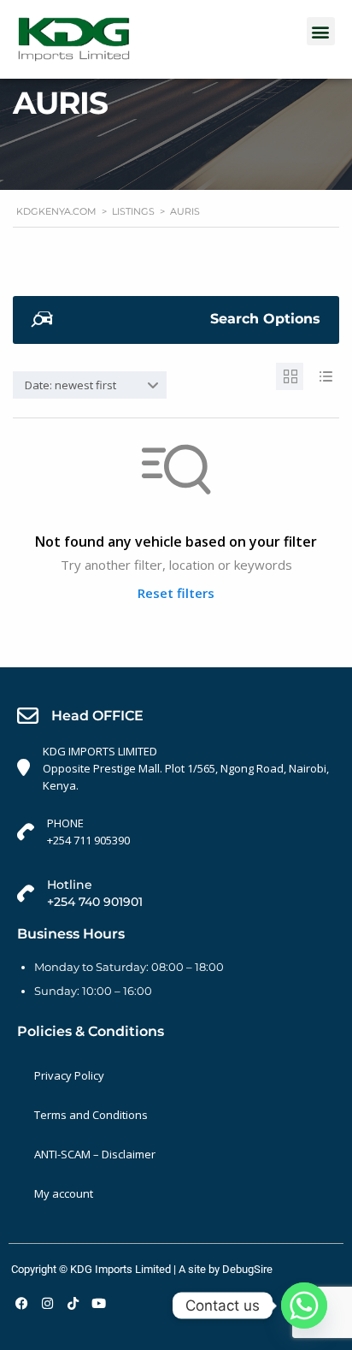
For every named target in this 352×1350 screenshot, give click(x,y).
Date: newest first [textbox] (70, 385)
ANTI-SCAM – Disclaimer (94, 1154)
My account (63, 1193)
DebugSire (247, 1269)
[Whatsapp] (304, 1305)
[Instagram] (47, 1303)
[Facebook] (21, 1303)
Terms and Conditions (91, 1114)
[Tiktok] (72, 1303)
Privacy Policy (69, 1075)
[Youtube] (98, 1303)
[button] (321, 31)
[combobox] (90, 385)
